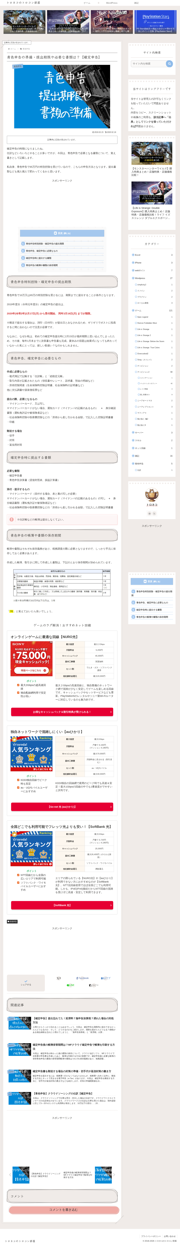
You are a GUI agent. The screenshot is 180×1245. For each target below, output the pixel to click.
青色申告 (13, 921)
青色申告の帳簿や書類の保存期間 (42, 265)
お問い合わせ (170, 1236)
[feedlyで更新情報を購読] (149, 513)
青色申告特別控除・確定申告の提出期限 (45, 243)
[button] (93, 985)
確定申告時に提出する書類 (38, 258)
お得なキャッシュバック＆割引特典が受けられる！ (62, 712)
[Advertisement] (62, 202)
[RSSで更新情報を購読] (154, 513)
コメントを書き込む (63, 1209)
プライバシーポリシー (151, 1236)
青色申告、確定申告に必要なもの (42, 251)
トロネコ (152, 504)
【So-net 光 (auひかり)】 (62, 806)
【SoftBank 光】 (62, 905)
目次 (60, 233)
